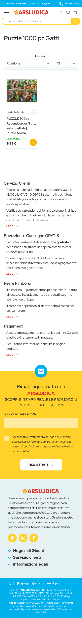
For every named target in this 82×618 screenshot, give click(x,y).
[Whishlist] (68, 12)
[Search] (76, 21)
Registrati (38, 465)
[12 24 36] (66, 63)
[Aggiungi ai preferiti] (34, 112)
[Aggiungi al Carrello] (33, 142)
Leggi (10, 226)
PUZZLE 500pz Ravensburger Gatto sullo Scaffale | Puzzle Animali (22, 126)
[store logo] (31, 12)
